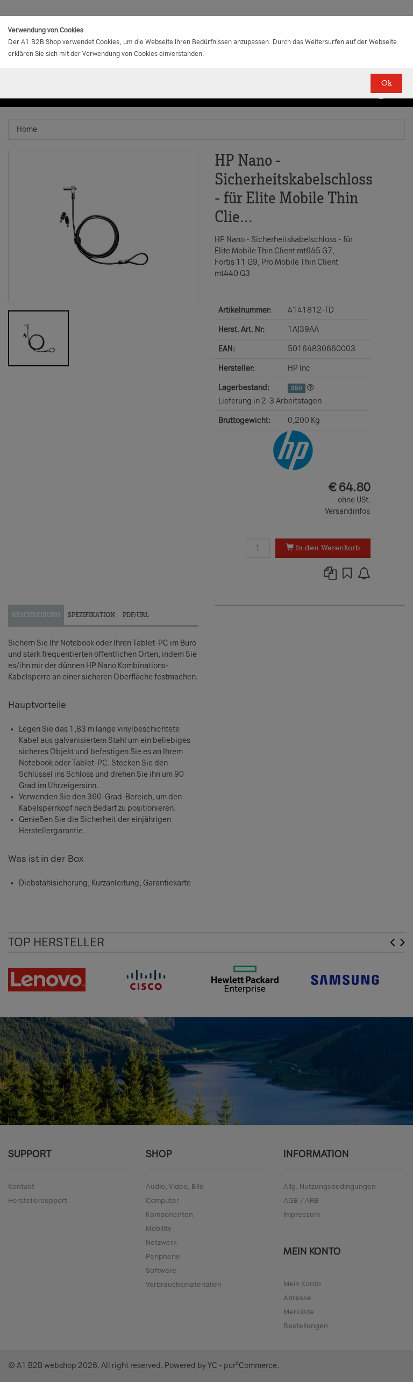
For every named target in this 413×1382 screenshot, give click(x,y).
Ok (386, 83)
